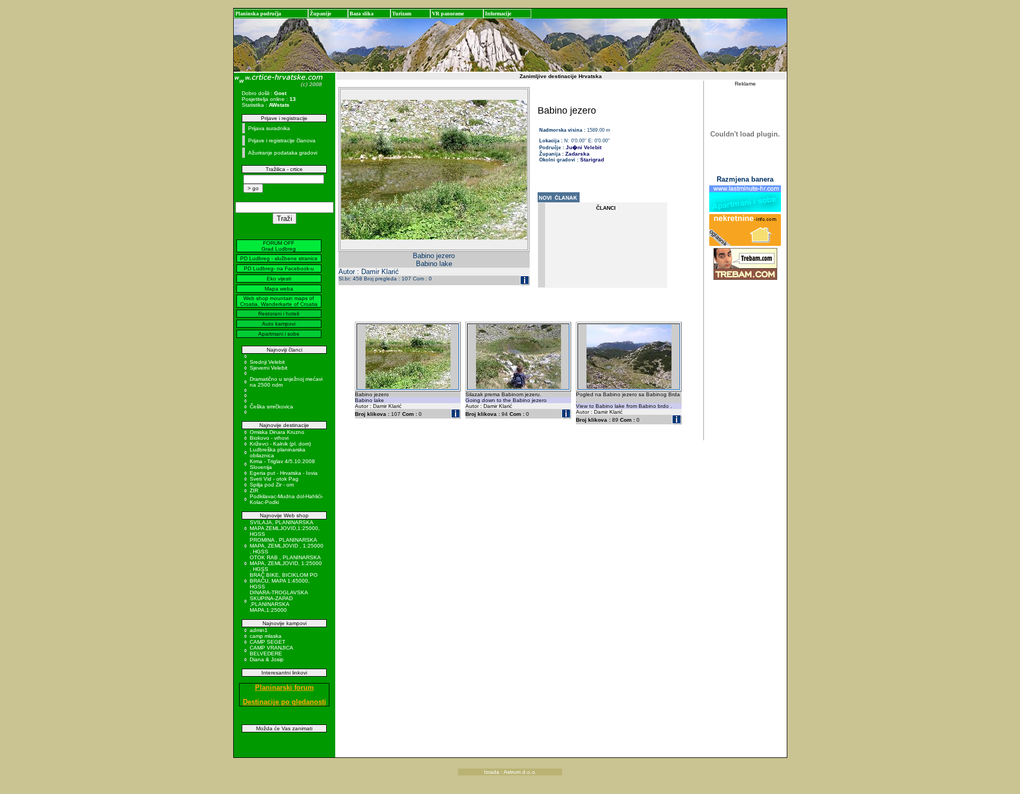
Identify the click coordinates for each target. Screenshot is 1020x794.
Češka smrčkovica (271, 406)
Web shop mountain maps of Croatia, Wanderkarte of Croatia (279, 301)
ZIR (254, 490)
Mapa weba (279, 289)
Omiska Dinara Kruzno (277, 432)
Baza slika (361, 13)
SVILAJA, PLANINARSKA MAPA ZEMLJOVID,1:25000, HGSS (285, 528)
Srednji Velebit (267, 362)
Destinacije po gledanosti (284, 702)
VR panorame (448, 13)
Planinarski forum (284, 687)
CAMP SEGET (267, 642)
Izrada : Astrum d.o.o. (510, 772)
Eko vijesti (279, 278)
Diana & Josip (267, 659)
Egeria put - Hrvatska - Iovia (284, 473)
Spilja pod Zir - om (272, 485)
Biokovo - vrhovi (269, 438)
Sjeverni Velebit (268, 368)
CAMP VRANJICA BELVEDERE (271, 650)
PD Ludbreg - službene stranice (279, 258)
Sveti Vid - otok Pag (274, 479)
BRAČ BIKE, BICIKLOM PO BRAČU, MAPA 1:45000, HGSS (284, 581)
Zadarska (577, 154)
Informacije (498, 13)
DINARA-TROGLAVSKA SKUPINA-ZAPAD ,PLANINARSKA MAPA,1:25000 (279, 601)
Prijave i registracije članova (282, 140)
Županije (320, 13)
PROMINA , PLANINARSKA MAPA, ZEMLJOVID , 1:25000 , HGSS (287, 545)
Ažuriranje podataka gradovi (282, 153)
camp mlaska (266, 636)
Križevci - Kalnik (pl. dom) (280, 444)
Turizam (401, 13)
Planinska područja (258, 13)
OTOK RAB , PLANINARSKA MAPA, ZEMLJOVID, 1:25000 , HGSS (286, 563)
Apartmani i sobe (279, 334)
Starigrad (592, 160)
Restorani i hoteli (278, 314)
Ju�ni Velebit (583, 147)
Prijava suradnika (269, 128)
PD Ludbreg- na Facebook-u (279, 268)
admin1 (259, 630)
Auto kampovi (278, 324)
